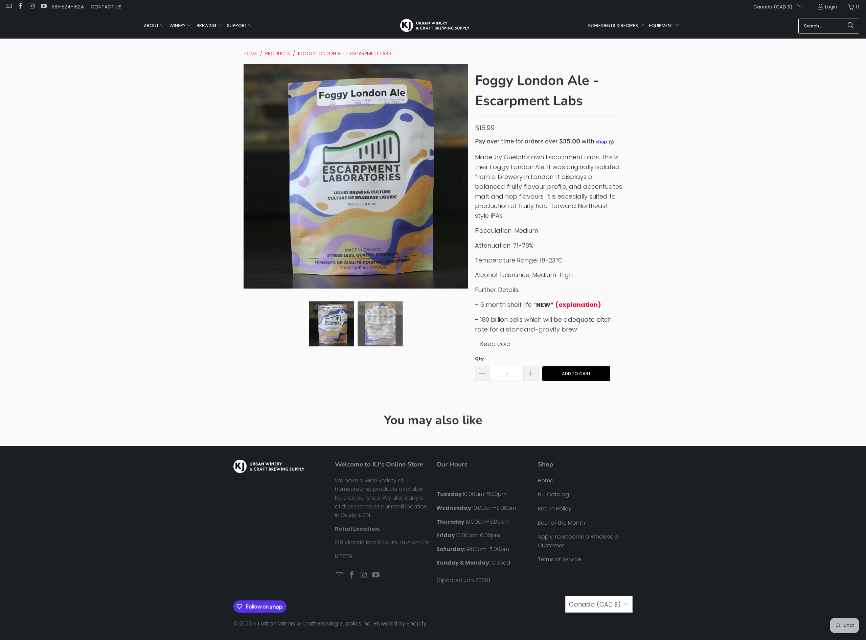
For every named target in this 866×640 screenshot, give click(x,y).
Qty (479, 359)
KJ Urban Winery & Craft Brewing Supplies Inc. (312, 623)
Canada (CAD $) (773, 6)
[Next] (463, 178)
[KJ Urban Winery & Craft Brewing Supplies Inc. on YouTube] (43, 6)
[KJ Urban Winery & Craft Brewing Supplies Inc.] (435, 26)
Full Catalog (553, 494)
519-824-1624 (68, 6)
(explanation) (578, 304)
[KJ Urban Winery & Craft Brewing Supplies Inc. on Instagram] (31, 6)
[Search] (850, 26)
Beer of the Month (561, 523)
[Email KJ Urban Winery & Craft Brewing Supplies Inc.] (8, 6)
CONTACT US (106, 6)
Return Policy (554, 508)
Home (545, 480)
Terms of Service (559, 559)
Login (831, 6)
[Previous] (248, 178)
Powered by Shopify (400, 623)
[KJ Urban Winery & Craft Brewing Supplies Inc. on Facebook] (20, 6)
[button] (154, 26)
